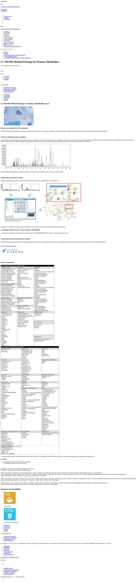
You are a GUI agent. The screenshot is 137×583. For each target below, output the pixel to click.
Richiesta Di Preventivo (10, 536)
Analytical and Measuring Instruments (10, 6)
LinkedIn (6, 79)
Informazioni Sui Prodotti (10, 537)
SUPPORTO (7, 553)
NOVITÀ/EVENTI (9, 43)
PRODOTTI (7, 547)
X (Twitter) (6, 76)
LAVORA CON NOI (9, 572)
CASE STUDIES (8, 39)
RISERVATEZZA (8, 568)
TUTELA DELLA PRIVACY (11, 569)
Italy (2, 4)
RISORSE (6, 550)
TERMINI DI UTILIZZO (10, 571)
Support (6, 100)
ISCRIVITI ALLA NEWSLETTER (10, 557)
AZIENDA (7, 546)
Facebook (6, 78)
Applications (7, 96)
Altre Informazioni (8, 540)
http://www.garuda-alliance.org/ (8, 246)
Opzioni (6, 99)
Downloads (7, 97)
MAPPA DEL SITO (9, 574)
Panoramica (7, 94)
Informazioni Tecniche (9, 539)
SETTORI (6, 549)
